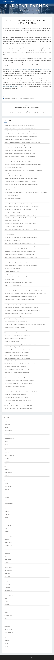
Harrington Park (8, 590)
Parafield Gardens (8, 503)
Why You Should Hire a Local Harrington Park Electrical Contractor (20, 344)
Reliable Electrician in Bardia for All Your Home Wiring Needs (19, 175)
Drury (5, 500)
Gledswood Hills (8, 615)
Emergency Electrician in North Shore (13, 226)
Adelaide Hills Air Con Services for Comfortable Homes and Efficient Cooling (22, 164)
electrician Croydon (9, 279)
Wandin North (7, 573)
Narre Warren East (8, 632)
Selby (5, 618)
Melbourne (7, 424)
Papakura (6, 475)
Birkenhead (7, 478)
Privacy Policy (31, 657)
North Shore (7, 436)
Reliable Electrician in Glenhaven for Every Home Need (17, 145)
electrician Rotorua (9, 234)
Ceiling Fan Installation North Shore (13, 220)
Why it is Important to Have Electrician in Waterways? (17, 369)
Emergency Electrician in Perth (11, 271)
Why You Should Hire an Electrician (12, 333)
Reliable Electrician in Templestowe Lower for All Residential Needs (20, 136)
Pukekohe (6, 492)
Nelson (6, 427)
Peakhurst (6, 511)
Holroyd (6, 612)
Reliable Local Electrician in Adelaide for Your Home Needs (18, 248)
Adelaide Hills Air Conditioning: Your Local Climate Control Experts (20, 223)
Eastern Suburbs (8, 430)
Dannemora (7, 522)
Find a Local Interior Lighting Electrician (14, 347)
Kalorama (6, 635)
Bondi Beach (7, 584)
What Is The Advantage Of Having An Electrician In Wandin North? (20, 296)
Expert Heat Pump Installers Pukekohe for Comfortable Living (19, 246)
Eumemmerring (8, 623)
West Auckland (8, 506)
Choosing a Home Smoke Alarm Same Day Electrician (17, 335)
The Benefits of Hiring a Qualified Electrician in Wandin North (19, 408)
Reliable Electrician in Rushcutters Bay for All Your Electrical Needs (20, 257)
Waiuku (6, 517)
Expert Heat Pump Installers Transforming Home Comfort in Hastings (21, 232)
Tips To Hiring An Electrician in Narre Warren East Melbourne (19, 380)
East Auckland (7, 520)
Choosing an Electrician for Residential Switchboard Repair (18, 349)
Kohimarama (7, 534)
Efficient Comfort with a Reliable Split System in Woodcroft (18, 159)
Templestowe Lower (9, 438)
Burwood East (7, 525)
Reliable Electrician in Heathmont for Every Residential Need (19, 125)
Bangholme (7, 587)
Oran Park (7, 97)
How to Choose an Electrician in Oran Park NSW (27, 21)
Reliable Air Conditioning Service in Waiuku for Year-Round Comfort (20, 209)
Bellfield (6, 649)
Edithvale (6, 637)
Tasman (6, 444)
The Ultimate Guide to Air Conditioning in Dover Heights (18, 131)
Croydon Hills (7, 551)
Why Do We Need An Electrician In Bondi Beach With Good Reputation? (21, 307)
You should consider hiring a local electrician (15, 319)
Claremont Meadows (9, 595)
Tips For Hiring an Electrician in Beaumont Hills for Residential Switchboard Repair (24, 290)
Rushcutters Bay (8, 545)
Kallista (6, 646)
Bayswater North (8, 579)
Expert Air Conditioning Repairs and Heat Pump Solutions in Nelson (20, 178)
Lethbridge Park (8, 570)
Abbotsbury (7, 514)
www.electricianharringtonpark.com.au (12, 86)
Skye (5, 598)
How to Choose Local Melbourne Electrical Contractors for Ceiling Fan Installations (24, 324)
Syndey (6, 643)
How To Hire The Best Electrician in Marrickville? (16, 397)
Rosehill (6, 601)
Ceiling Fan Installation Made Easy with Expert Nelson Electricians (20, 128)
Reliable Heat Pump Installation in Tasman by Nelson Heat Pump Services (22, 142)
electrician (31, 98)
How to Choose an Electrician (11, 341)
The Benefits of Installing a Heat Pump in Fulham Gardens (18, 276)
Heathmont (7, 421)
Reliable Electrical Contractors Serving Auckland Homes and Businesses (21, 206)
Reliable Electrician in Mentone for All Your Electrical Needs (18, 260)
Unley (5, 528)
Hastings (6, 489)
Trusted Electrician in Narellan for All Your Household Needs (18, 147)
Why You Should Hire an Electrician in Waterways (16, 355)
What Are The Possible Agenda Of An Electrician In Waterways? (19, 299)
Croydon (6, 562)
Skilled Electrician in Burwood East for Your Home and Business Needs (21, 218)
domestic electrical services (12, 98)
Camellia (6, 604)
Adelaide (6, 464)
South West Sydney (9, 455)
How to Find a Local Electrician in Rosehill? (14, 327)
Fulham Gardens (8, 559)
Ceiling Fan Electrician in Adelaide (12, 285)
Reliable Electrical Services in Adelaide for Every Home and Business (20, 288)
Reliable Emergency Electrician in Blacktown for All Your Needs (19, 153)
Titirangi (6, 508)
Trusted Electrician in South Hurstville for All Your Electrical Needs (20, 181)
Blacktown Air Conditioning (11, 195)
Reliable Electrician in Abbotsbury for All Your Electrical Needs (19, 204)
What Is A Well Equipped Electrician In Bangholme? (16, 352)
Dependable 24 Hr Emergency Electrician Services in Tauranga (19, 139)
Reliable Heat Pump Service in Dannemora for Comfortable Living (20, 215)
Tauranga (6, 441)
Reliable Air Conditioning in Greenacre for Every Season (17, 150)
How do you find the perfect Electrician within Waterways (18, 313)
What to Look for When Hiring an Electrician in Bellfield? (18, 405)
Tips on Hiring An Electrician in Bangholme (14, 386)
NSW (11, 97)
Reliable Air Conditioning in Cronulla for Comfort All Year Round (19, 243)
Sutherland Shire (8, 537)
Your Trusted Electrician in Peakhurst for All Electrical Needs (18, 201)
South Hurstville (8, 486)
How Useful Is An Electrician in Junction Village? (16, 375)
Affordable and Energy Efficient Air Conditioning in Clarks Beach (19, 187)
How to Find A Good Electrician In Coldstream (15, 366)
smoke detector (24, 98)
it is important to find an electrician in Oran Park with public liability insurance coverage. (29, 69)
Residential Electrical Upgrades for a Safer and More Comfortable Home (21, 133)
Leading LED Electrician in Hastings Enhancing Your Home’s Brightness (21, 184)
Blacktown (7, 461)
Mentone (6, 548)
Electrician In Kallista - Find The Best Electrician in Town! (18, 400)
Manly (5, 565)
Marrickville (7, 640)
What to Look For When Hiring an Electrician (15, 394)
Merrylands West (8, 542)
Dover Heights (7, 433)
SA (5, 466)
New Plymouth (8, 472)
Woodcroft (6, 469)
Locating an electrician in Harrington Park (14, 316)
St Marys (6, 593)
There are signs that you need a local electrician (15, 321)
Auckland (6, 497)
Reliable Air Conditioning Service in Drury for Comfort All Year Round (20, 237)
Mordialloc (7, 609)
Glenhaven (7, 447)
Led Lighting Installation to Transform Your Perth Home (18, 274)
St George (6, 480)
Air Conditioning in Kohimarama (12, 240)
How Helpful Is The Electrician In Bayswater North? (16, 302)
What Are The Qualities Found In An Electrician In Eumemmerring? (20, 363)
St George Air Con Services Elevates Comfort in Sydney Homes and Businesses (23, 173)
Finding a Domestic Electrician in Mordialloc (15, 338)
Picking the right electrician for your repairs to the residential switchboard (22, 310)
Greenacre (6, 458)
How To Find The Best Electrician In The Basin (15, 361)
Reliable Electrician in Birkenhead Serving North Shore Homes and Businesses (23, 170)
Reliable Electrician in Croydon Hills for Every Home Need (18, 262)
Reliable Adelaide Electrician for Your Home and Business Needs (19, 156)
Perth (5, 556)
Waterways (7, 576)
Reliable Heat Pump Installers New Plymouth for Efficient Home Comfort (22, 161)
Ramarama (7, 553)
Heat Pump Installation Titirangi (12, 198)
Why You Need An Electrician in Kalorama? (14, 389)
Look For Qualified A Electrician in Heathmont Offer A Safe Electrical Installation (23, 403)
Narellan (6, 452)
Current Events (8, 2)
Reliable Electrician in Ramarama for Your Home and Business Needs (20, 265)
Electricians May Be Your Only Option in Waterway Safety (18, 383)
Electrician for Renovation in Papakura (13, 167)
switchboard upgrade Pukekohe (12, 268)
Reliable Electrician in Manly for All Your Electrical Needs (18, 282)
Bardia (6, 483)
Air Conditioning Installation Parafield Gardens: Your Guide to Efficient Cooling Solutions (25, 192)
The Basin (6, 621)
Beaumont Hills (8, 567)
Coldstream (7, 626)
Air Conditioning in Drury (10, 190)
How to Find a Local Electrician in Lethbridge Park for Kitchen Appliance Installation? (25, 293)
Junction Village (8, 629)
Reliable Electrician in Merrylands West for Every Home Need (19, 254)
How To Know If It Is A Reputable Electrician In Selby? (17, 358)
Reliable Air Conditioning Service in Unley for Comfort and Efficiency (20, 229)
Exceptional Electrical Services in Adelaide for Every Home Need (19, 251)
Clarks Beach (7, 494)
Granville (6, 607)
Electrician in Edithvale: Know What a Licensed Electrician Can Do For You (21, 391)
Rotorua (6, 531)
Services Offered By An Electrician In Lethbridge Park (17, 330)
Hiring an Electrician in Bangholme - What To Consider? (17, 377)
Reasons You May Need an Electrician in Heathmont (16, 372)
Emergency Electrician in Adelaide (12, 212)
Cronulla (6, 539)
